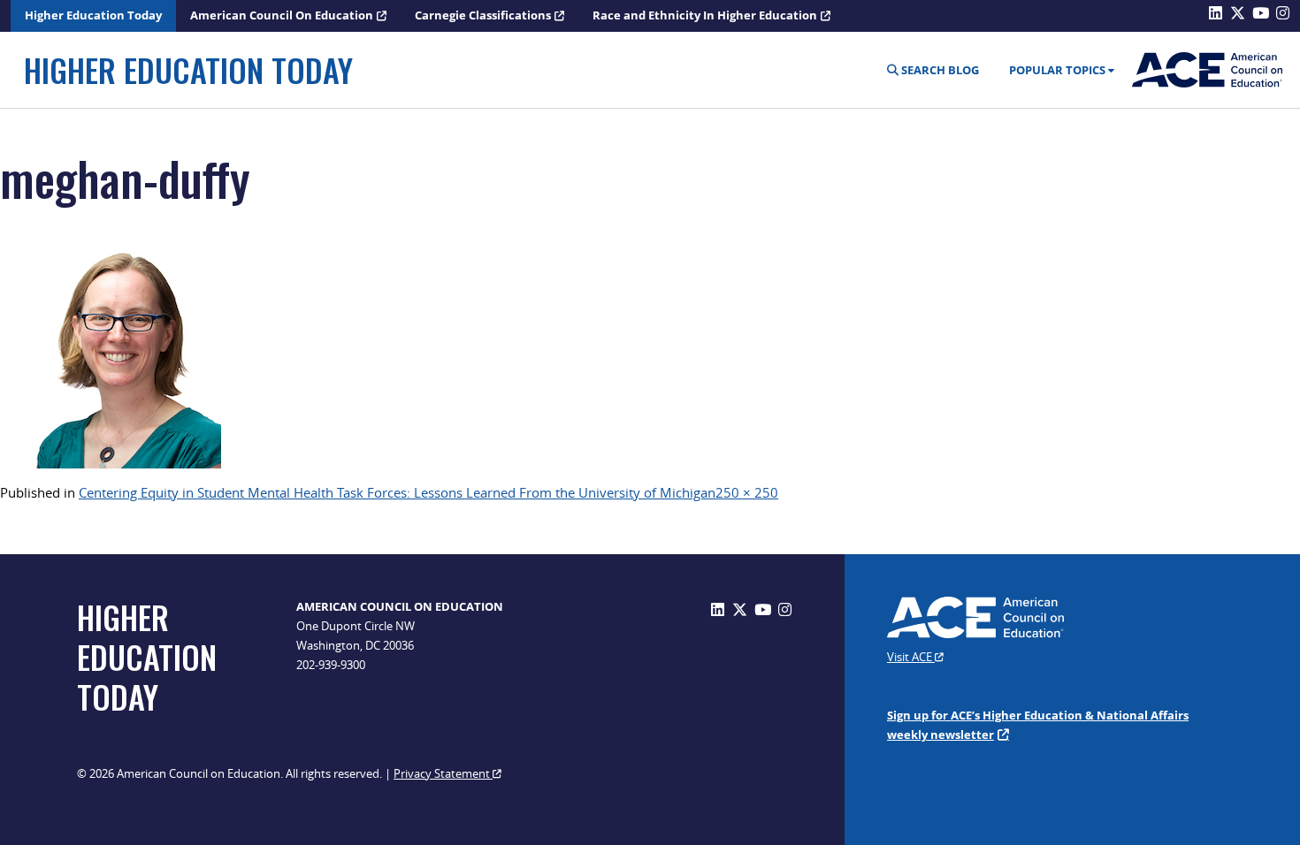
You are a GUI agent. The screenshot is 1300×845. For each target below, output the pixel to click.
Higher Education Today (93, 15)
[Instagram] (784, 609)
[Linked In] (717, 609)
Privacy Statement (443, 773)
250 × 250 (746, 492)
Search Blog (939, 70)
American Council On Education (281, 15)
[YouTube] (762, 609)
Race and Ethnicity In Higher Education (705, 15)
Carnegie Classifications (483, 15)
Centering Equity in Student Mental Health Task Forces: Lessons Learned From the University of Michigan (397, 492)
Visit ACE (911, 657)
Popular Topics (1057, 70)
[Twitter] (739, 609)
